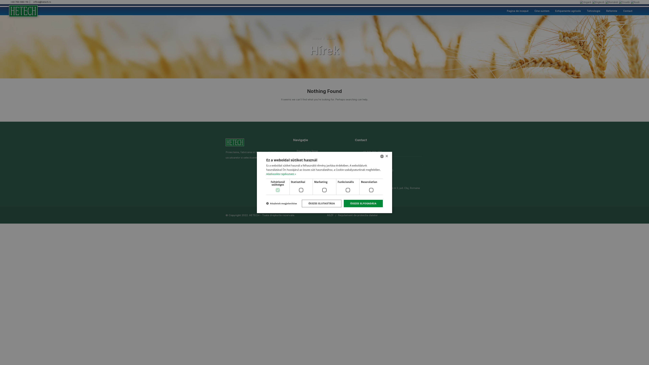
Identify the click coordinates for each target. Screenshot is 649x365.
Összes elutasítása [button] (321, 203)
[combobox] (382, 156)
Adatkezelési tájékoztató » (281, 174)
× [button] (386, 156)
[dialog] (324, 182)
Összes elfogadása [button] (363, 203)
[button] (281, 203)
